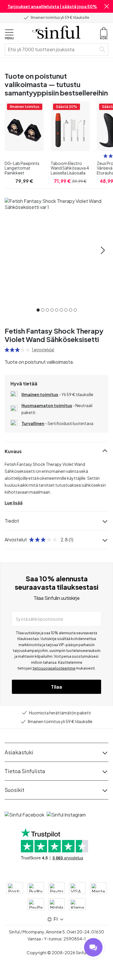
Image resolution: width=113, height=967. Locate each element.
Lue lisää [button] (14, 502)
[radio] (105, 156)
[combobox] (51, 49)
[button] (106, 6)
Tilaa (56, 687)
